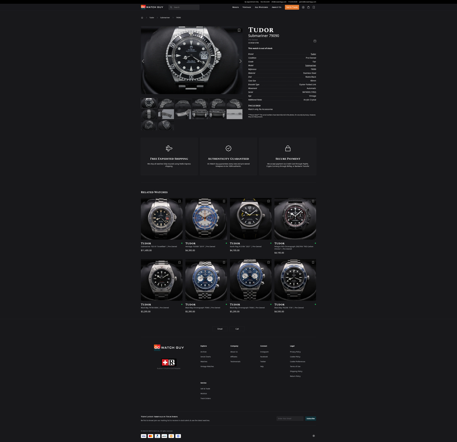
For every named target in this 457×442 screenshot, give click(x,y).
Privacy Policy (295, 352)
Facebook (264, 357)
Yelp (262, 366)
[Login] (303, 7)
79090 (178, 17)
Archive (203, 352)
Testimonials (235, 361)
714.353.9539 (292, 2)
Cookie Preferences (297, 361)
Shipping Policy (296, 371)
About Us (276, 7)
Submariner (165, 17)
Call (237, 329)
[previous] (143, 61)
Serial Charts (206, 357)
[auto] (313, 435)
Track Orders (206, 398)
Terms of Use (295, 366)
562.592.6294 (265, 2)
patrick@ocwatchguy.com (307, 2)
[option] (192, 61)
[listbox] (192, 61)
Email (220, 329)
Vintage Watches (207, 366)
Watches (204, 361)
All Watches (261, 7)
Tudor (151, 17)
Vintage (247, 7)
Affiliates (233, 357)
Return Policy (295, 376)
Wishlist (204, 393)
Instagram (264, 352)
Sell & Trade (292, 7)
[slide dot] (149, 103)
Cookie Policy (295, 357)
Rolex (235, 7)
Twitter (263, 361)
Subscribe (311, 418)
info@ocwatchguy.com (278, 2)
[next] (240, 61)
